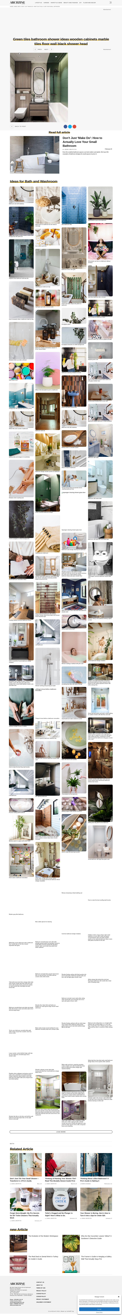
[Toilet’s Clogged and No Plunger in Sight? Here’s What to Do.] (61, 1199)
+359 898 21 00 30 (18, 1299)
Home (11, 6)
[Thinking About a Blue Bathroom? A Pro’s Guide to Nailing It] (96, 1164)
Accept (99, 1309)
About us (39, 1285)
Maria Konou (86, 1183)
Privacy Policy (99, 1312)
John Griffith (71, 149)
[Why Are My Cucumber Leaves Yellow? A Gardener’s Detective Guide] (71, 1244)
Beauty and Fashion (71, 2)
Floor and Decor (89, 2)
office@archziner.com (15, 1305)
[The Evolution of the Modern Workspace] (18, 1244)
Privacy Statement (42, 1299)
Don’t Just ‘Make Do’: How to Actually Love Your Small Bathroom (40, 6)
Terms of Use (40, 1288)
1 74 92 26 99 (15, 1292)
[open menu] (110, 2)
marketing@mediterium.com (17, 1302)
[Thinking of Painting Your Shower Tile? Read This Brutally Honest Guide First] (61, 1164)
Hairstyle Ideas (56, 2)
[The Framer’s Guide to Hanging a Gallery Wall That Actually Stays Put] (71, 1264)
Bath (19, 6)
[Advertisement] (61, 22)
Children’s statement (43, 1302)
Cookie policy (41, 1293)
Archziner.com (18, 2)
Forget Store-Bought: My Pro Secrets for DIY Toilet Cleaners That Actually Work (24, 1215)
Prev (39, 49)
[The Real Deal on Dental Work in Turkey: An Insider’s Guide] (18, 1264)
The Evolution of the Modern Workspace (43, 1236)
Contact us (40, 1282)
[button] (119, 1297)
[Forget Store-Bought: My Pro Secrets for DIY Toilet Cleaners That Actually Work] (26, 1199)
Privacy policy (41, 1290)
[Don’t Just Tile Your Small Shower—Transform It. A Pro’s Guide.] (26, 1164)
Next (46, 49)
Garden (46, 2)
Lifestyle (38, 2)
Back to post (20, 126)
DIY (80, 2)
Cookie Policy (41, 1296)
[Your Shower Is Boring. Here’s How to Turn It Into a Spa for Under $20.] (96, 1199)
